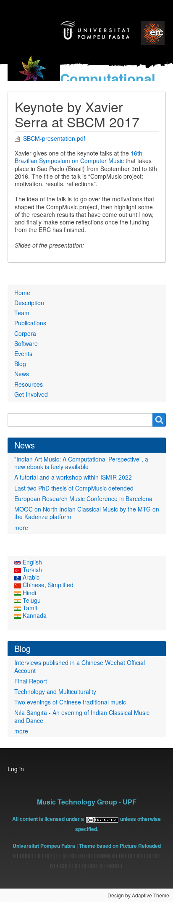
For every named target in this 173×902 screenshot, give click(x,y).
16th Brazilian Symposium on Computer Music (78, 157)
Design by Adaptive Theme (138, 895)
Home (22, 292)
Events (23, 353)
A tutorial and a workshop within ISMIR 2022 (73, 477)
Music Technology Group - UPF (86, 802)
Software (26, 343)
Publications (30, 323)
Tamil (29, 608)
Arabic (30, 577)
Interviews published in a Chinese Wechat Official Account (79, 666)
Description (29, 302)
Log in (16, 769)
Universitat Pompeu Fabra (44, 845)
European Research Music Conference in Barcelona (83, 498)
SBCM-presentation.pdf (54, 138)
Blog (20, 363)
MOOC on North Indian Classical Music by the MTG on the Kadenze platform (86, 513)
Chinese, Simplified (47, 584)
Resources (28, 384)
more (21, 527)
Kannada (34, 615)
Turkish (31, 569)
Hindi (28, 592)
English (31, 562)
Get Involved (31, 394)
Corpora (25, 333)
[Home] (34, 75)
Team (21, 313)
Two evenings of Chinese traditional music (70, 702)
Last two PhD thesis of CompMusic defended (74, 488)
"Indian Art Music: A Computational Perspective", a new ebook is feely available (81, 463)
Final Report (30, 681)
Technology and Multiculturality (55, 691)
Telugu (31, 600)
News (21, 373)
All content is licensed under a (48, 819)
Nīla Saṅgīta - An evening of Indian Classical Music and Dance (81, 716)
